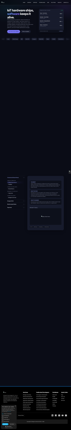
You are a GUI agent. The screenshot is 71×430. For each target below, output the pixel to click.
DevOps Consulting (27, 404)
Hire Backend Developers (41, 404)
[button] (9, 426)
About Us (63, 396)
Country (51, 356)
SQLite (53, 404)
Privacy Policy (21, 415)
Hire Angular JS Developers (41, 394)
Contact (62, 398)
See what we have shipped (14, 31)
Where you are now (40, 361)
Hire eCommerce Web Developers (43, 409)
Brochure (63, 400)
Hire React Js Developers (41, 400)
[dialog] (9, 417)
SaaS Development (26, 407)
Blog (62, 394)
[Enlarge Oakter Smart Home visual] (45, 216)
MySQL (53, 396)
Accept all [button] (5, 424)
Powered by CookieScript (9, 427)
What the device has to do (41, 366)
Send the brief (49, 376)
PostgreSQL (54, 398)
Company (51, 351)
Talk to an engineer (25, 31)
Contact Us (66, 2)
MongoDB (54, 400)
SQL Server (54, 394)
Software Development (27, 396)
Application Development (28, 398)
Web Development (26, 409)
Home (24, 2)
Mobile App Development (28, 402)
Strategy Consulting (27, 394)
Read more (9, 411)
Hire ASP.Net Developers (41, 405)
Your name (38, 351)
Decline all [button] (12, 424)
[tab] (16, 182)
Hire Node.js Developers (41, 402)
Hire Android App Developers (42, 398)
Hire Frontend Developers (41, 407)
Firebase (54, 405)
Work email (38, 356)
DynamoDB (54, 402)
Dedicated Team (26, 405)
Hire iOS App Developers (41, 396)
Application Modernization (28, 400)
